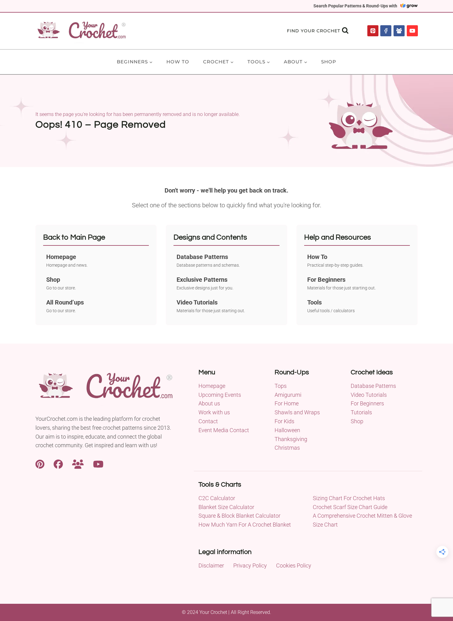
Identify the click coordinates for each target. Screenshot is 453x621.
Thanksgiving (291, 439)
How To (177, 62)
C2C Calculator (216, 498)
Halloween (287, 430)
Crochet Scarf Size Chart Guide (350, 507)
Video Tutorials (369, 395)
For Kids (284, 421)
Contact (208, 421)
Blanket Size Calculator (226, 507)
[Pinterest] (372, 30)
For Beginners (367, 403)
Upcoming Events (219, 395)
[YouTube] (412, 30)
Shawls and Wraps (297, 412)
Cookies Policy (293, 565)
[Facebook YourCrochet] (58, 463)
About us (209, 403)
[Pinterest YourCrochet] (39, 463)
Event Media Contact (223, 430)
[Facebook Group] (399, 30)
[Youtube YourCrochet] (98, 463)
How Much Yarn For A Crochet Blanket (244, 524)
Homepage (211, 386)
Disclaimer (211, 565)
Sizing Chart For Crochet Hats (349, 498)
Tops (281, 386)
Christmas (287, 447)
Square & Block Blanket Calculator (239, 515)
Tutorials (361, 412)
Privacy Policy (250, 565)
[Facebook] (385, 30)
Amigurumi (288, 395)
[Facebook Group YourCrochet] (78, 463)
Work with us (214, 412)
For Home (287, 403)
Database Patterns (373, 386)
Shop (328, 62)
